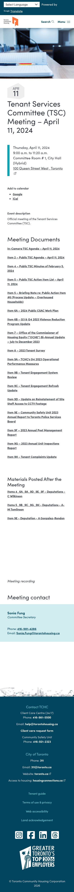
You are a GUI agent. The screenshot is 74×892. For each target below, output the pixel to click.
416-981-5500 (42, 717)
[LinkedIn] (43, 835)
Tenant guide (37, 793)
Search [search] (45, 22)
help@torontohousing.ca (41, 724)
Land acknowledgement (37, 820)
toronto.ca (42, 774)
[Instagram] (19, 835)
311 (42, 760)
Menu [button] (62, 21)
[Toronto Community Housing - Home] (11, 21)
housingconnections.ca (49, 780)
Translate (16, 11)
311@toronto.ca (41, 767)
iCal (15, 198)
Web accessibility (37, 811)
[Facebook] (31, 835)
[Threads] (55, 835)
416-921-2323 (42, 741)
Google (17, 194)
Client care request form (37, 730)
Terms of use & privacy (37, 802)
